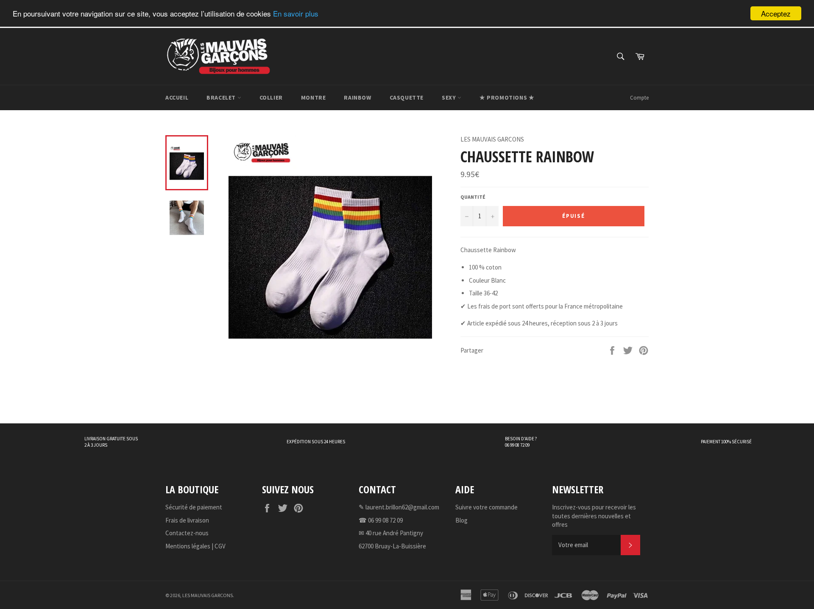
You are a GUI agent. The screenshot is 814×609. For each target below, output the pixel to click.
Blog (461, 520)
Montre (313, 97)
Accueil (176, 97)
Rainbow (357, 97)
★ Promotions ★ (506, 97)
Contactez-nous (187, 533)
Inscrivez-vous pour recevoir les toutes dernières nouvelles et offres (594, 515)
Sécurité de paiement (193, 507)
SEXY (449, 97)
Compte (639, 97)
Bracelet (221, 97)
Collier (271, 97)
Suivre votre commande (486, 507)
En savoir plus (295, 13)
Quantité (472, 197)
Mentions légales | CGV (195, 546)
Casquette (407, 97)
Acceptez (776, 13)
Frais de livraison (187, 520)
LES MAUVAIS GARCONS (207, 595)
